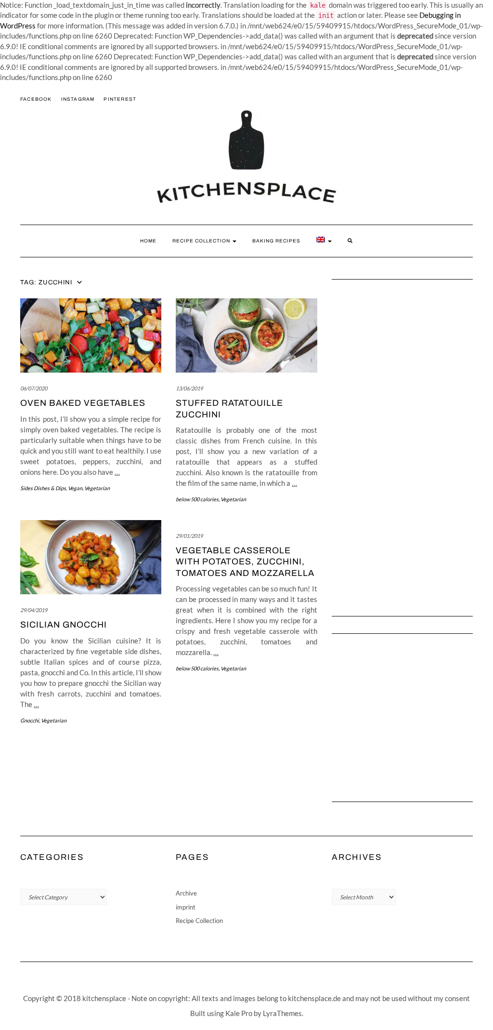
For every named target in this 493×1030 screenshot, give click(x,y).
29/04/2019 (33, 610)
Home (148, 240)
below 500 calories (197, 499)
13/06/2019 (189, 388)
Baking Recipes (276, 240)
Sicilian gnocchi (63, 624)
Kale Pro (238, 1013)
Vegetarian (97, 488)
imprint (185, 907)
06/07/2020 (33, 388)
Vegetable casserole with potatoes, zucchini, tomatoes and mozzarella (245, 562)
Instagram (78, 99)
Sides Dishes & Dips (43, 488)
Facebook (36, 99)
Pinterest (120, 99)
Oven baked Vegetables (82, 403)
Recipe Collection (202, 240)
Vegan (75, 488)
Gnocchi (29, 720)
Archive (186, 893)
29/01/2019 (189, 536)
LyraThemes (282, 1013)
